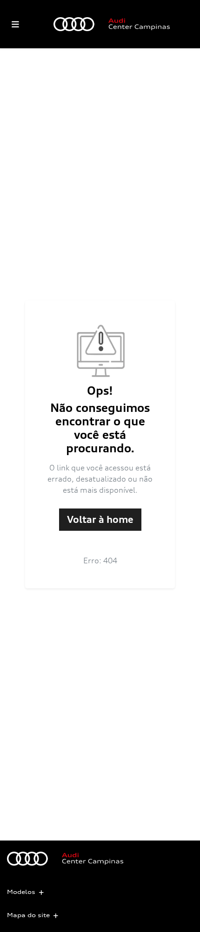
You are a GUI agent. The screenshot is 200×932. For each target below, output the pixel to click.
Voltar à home (100, 519)
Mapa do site (28, 915)
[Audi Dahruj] (111, 24)
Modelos (21, 891)
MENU (15, 24)
